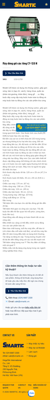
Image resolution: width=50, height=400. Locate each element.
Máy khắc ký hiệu (36, 343)
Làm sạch (33, 352)
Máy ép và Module (37, 348)
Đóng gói (32, 356)
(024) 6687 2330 (25, 298)
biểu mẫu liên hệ (32, 307)
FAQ (29, 385)
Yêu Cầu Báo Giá (14, 73)
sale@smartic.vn (22, 301)
